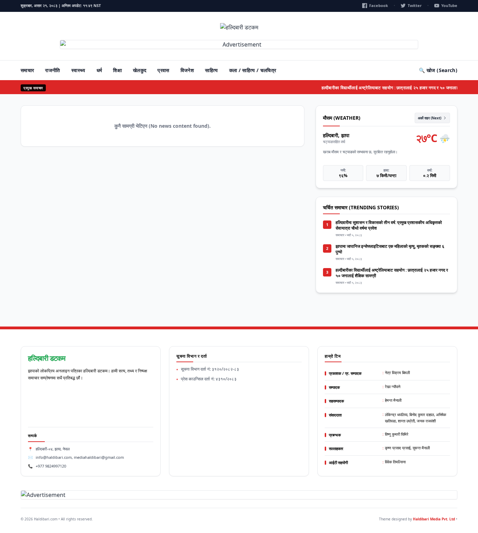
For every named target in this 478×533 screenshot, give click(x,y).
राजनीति (52, 70)
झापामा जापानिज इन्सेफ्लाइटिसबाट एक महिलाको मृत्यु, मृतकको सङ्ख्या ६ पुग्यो (390, 249)
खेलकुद (139, 70)
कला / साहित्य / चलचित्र (252, 70)
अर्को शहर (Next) (429, 117)
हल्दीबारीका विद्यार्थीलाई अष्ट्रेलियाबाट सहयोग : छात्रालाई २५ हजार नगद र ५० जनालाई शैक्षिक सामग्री (396, 88)
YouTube (449, 5)
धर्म (99, 70)
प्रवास (163, 70)
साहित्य (211, 70)
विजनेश (187, 70)
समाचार (27, 70)
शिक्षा (117, 70)
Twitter (415, 5)
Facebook (378, 5)
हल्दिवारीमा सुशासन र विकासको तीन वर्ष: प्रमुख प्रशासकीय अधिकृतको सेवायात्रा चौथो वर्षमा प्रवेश (389, 225)
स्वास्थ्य (78, 70)
